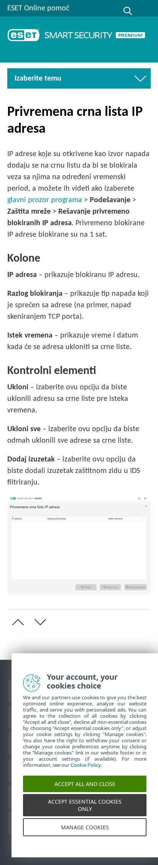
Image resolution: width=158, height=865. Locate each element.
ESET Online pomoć (38, 8)
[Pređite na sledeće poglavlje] (39, 622)
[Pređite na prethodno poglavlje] (16, 622)
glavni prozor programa (44, 200)
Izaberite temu (45, 78)
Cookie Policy (85, 770)
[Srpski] (146, 11)
